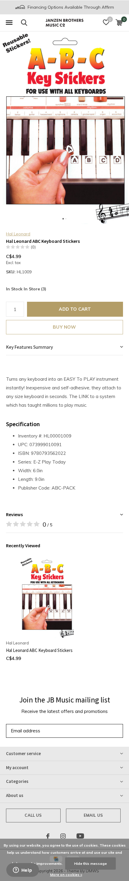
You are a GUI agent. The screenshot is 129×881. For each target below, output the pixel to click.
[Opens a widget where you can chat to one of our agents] (22, 870)
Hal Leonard (18, 234)
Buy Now (64, 327)
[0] (119, 22)
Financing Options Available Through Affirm (70, 7)
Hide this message (90, 863)
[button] (9, 22)
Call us (33, 815)
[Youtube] (80, 836)
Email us (93, 815)
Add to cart (75, 309)
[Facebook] (48, 836)
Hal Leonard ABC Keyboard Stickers (39, 650)
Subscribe (105, 731)
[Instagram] (63, 836)
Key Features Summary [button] (29, 347)
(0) (33, 247)
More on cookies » (66, 874)
